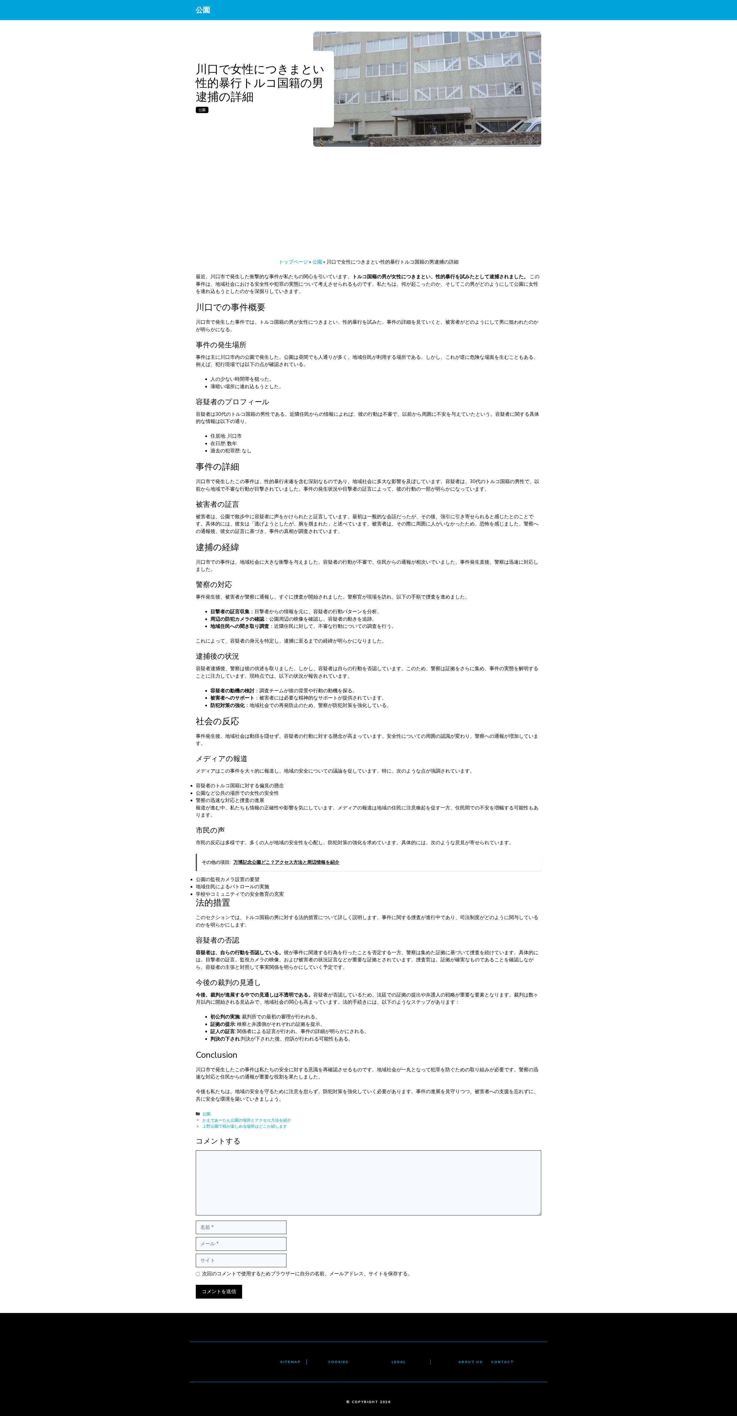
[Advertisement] (368, 190)
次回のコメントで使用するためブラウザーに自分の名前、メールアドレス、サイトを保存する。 (307, 1273)
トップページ (293, 262)
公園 (203, 10)
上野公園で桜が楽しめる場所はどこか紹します (244, 1126)
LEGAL (399, 1362)
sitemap (290, 1362)
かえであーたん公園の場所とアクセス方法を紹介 (246, 1120)
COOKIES (338, 1362)
